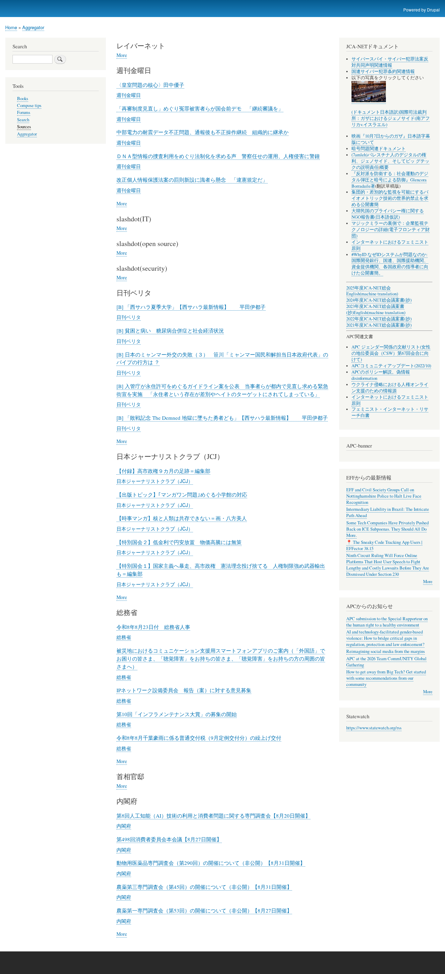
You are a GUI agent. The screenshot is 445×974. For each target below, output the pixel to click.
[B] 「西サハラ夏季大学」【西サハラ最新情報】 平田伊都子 (191, 306)
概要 (384, 167)
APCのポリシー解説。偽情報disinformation (380, 375)
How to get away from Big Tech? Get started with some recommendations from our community (386, 678)
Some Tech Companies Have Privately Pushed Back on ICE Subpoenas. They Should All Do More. (387, 529)
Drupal (433, 10)
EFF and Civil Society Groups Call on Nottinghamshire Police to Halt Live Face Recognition (383, 496)
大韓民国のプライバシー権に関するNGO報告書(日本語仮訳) (387, 214)
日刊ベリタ (128, 316)
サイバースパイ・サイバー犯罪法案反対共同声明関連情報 (389, 62)
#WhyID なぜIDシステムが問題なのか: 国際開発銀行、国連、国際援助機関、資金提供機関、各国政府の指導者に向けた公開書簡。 (389, 264)
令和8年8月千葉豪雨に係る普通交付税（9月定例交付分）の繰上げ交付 (198, 737)
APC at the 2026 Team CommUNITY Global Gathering (386, 662)
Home (11, 27)
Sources (24, 127)
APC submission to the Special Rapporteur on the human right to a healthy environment (387, 622)
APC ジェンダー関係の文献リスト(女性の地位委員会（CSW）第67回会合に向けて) (390, 353)
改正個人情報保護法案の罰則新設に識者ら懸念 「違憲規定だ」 (192, 179)
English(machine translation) (372, 294)
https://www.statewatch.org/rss (374, 728)
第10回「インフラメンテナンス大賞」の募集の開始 (176, 714)
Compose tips (29, 105)
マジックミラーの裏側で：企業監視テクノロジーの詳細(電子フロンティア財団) (390, 229)
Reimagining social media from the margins (385, 651)
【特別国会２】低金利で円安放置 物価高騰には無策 (179, 542)
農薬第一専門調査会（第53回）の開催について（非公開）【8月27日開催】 (204, 910)
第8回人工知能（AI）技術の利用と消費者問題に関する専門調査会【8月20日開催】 (213, 815)
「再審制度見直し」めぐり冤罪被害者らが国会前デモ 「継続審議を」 (199, 108)
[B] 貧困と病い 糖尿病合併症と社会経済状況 (170, 330)
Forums (23, 112)
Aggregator (33, 27)
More (121, 55)
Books (22, 98)
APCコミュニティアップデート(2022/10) (391, 366)
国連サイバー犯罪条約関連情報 (383, 71)
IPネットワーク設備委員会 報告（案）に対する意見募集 (183, 690)
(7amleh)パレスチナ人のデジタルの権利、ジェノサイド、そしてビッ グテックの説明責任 (390, 161)
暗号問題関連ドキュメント (378, 149)
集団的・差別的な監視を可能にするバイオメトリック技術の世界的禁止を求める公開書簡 (389, 198)
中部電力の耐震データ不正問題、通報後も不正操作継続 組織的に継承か (202, 132)
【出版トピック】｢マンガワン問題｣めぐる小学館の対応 (181, 494)
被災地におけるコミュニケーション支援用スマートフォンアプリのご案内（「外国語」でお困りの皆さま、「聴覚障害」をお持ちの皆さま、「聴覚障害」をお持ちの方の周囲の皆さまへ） (220, 658)
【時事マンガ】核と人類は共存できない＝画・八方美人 (181, 518)
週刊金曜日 (128, 94)
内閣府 (123, 825)
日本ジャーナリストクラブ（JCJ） (154, 480)
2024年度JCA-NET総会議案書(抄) (379, 300)
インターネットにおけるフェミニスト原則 (389, 245)
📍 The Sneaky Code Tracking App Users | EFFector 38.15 (384, 545)
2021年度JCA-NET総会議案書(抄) (379, 325)
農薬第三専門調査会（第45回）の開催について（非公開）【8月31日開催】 (204, 886)
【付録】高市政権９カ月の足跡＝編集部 (163, 470)
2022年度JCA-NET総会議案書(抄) (379, 319)
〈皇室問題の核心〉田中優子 (150, 84)
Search (23, 120)
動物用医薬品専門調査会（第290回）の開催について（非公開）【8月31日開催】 (210, 862)
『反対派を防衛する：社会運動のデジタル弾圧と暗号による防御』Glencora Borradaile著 (389, 180)
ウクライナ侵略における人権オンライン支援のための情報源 (389, 388)
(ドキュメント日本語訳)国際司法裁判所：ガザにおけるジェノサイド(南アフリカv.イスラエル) (390, 118)
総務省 (123, 636)
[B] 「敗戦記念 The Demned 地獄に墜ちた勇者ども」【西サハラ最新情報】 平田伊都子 (222, 417)
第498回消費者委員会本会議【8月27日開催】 (169, 839)
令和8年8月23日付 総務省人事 (153, 626)
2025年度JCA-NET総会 (368, 288)
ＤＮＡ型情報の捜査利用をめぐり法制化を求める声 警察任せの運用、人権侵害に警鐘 (218, 156)
